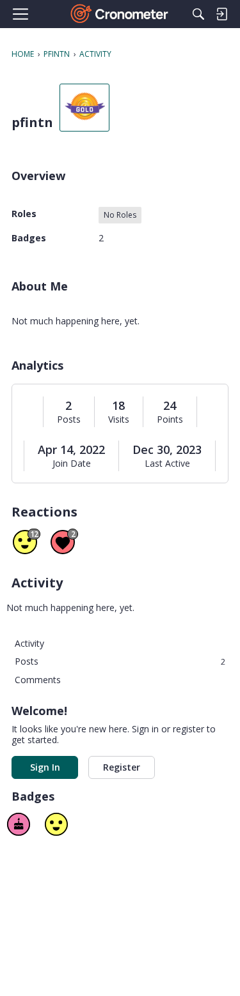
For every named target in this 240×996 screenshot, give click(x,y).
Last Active (167, 463)
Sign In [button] (45, 767)
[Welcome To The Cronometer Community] (120, 14)
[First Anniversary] (18, 824)
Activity (29, 643)
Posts (69, 419)
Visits (118, 419)
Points (170, 419)
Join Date (71, 463)
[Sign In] (221, 14)
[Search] (198, 14)
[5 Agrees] (56, 824)
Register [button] (121, 767)
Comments (38, 680)
